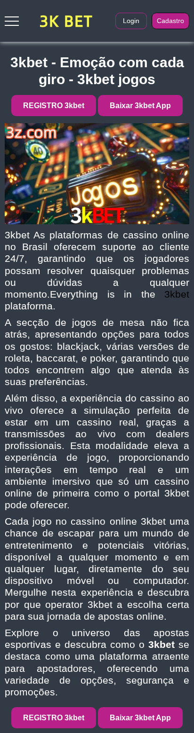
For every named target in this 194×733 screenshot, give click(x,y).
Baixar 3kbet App (140, 106)
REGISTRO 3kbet (53, 106)
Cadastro (170, 20)
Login (131, 20)
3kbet (176, 294)
